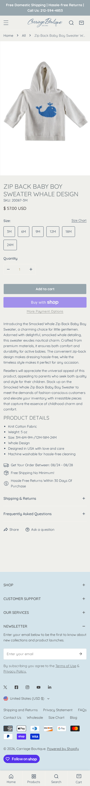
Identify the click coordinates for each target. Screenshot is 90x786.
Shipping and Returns (20, 710)
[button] (81, 23)
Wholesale (35, 717)
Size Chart (56, 717)
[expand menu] (6, 23)
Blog (73, 717)
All (24, 35)
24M (10, 245)
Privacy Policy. (15, 671)
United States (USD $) (27, 698)
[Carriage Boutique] (45, 22)
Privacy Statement (57, 710)
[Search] (71, 23)
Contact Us (12, 717)
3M (9, 231)
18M (69, 231)
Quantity (10, 258)
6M (23, 231)
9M (38, 231)
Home (8, 35)
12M (53, 231)
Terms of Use (65, 666)
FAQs (82, 710)
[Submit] (80, 653)
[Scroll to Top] (81, 761)
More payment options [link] (45, 311)
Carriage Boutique (30, 749)
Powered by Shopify (63, 749)
